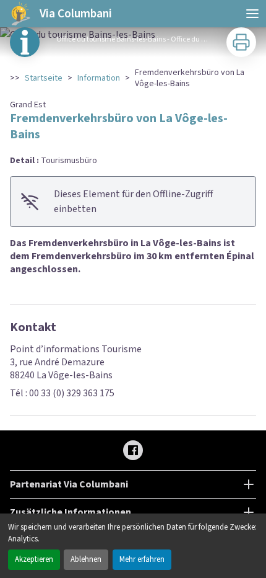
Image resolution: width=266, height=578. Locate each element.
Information (98, 78)
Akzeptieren (34, 559)
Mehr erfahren (142, 559)
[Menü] (252, 13)
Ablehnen (86, 559)
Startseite (43, 78)
